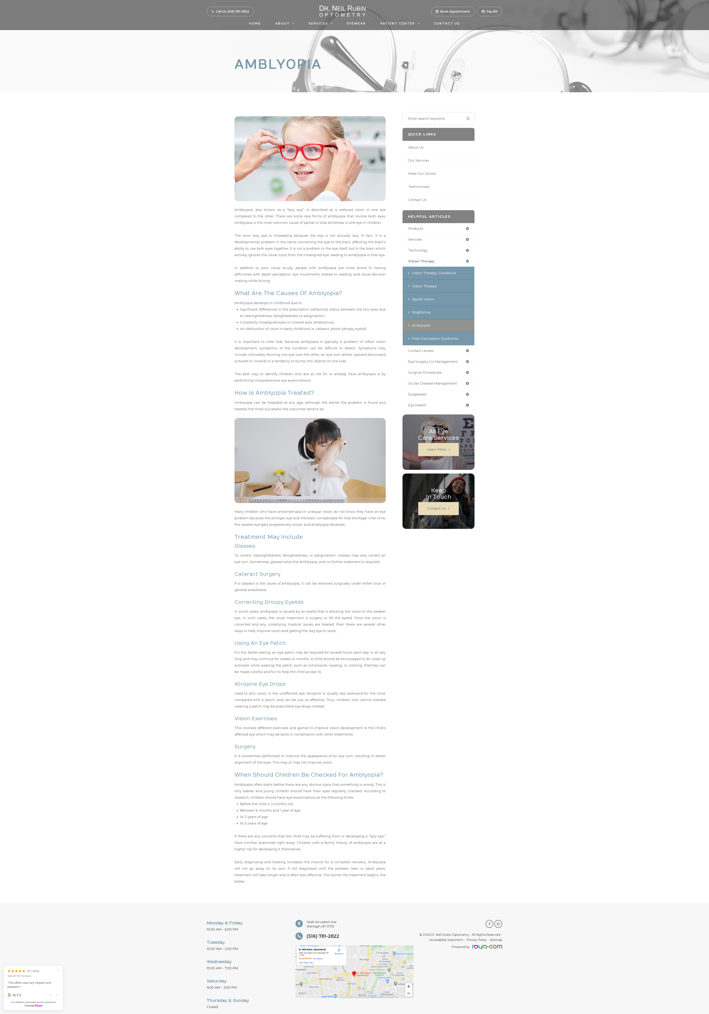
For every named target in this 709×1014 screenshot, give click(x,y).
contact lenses (421, 351)
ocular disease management (432, 383)
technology (418, 250)
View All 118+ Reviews (19, 971)
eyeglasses (417, 394)
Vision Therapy (424, 286)
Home (255, 23)
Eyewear (356, 23)
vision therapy (421, 261)
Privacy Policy (477, 940)
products (415, 229)
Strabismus (421, 312)
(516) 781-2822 (322, 936)
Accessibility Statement (446, 940)
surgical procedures (425, 373)
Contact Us (447, 23)
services (415, 239)
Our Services (418, 161)
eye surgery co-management (433, 362)
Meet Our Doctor (422, 174)
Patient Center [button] (397, 23)
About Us (416, 147)
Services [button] (318, 23)
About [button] (282, 23)
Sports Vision (423, 299)
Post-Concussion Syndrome (435, 339)
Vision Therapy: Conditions (434, 273)
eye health (417, 405)
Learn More (436, 449)
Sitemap (496, 940)
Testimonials (418, 187)
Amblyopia (421, 325)
